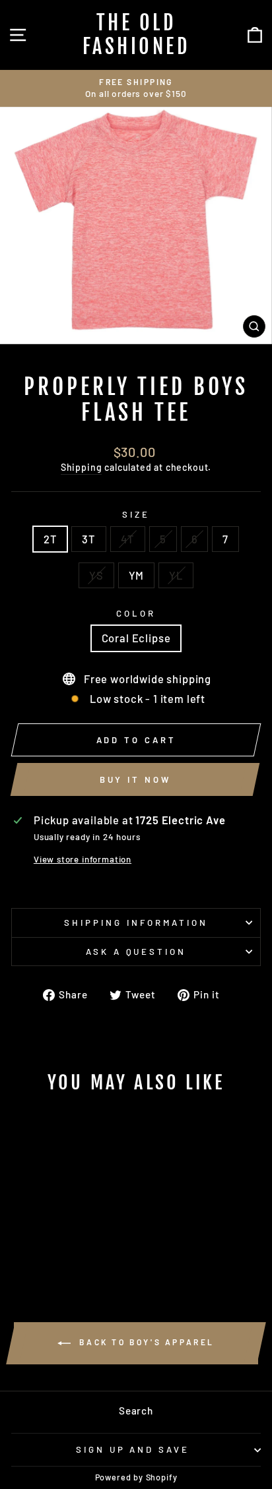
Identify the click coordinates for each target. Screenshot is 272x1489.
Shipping (81, 467)
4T (128, 538)
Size (136, 514)
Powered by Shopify (136, 1477)
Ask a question (136, 951)
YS (96, 575)
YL (176, 575)
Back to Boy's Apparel (145, 1342)
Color (136, 613)
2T (50, 538)
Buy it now (135, 779)
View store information (82, 859)
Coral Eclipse (136, 637)
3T (89, 538)
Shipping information (136, 922)
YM (137, 575)
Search (136, 1410)
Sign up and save (133, 1449)
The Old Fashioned (136, 35)
